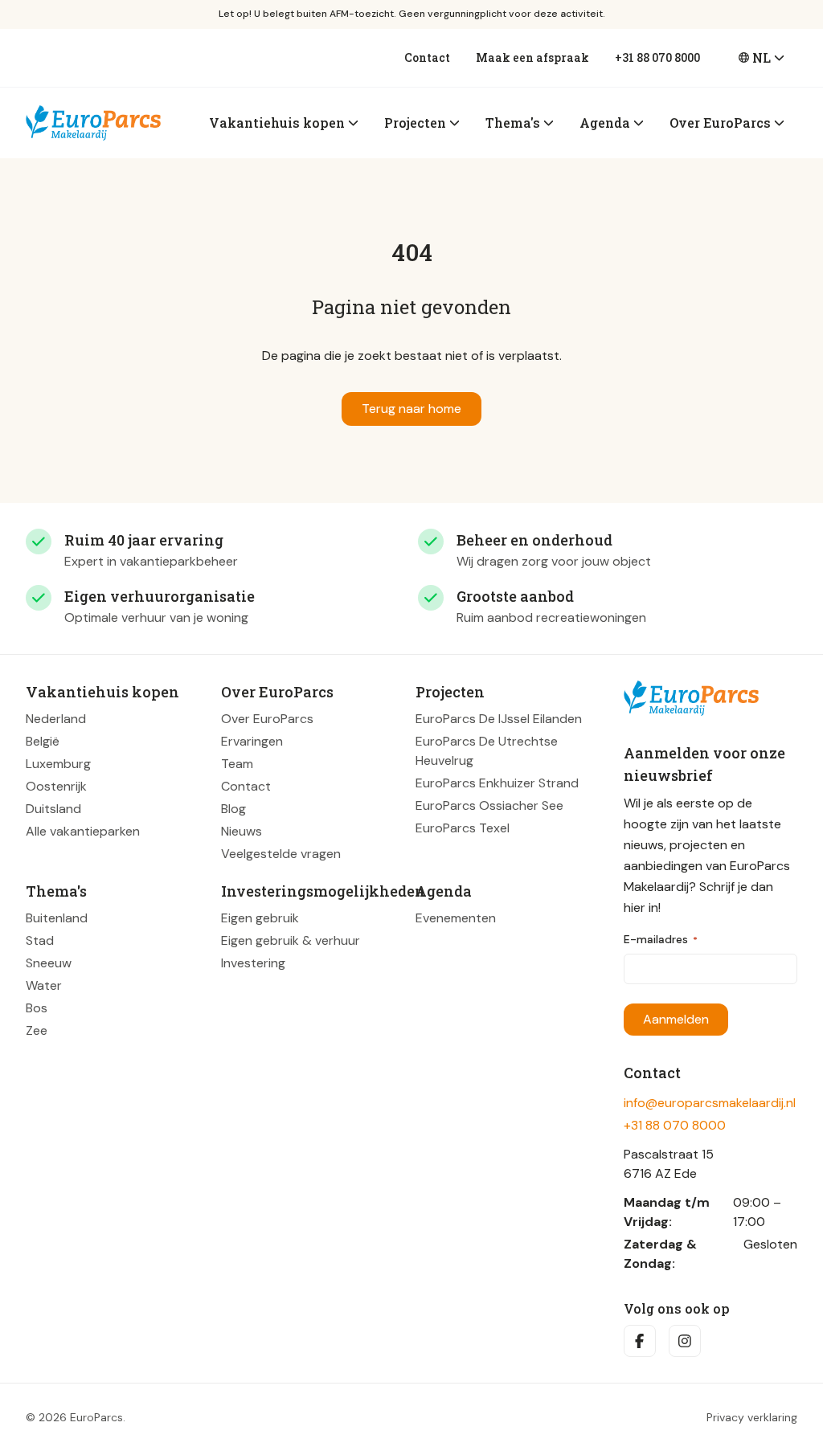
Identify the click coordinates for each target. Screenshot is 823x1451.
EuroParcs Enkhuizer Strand (497, 783)
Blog (233, 808)
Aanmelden (676, 1019)
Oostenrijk (56, 786)
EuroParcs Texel (463, 828)
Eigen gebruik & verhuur (290, 940)
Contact (427, 57)
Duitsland (53, 808)
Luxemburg (58, 763)
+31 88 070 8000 (657, 57)
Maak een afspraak (532, 57)
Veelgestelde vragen (281, 853)
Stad (40, 940)
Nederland (56, 718)
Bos (36, 1007)
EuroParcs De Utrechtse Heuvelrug (487, 751)
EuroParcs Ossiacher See (489, 805)
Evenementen (456, 917)
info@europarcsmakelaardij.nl (710, 1102)
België (42, 741)
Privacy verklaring (751, 1417)
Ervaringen (252, 741)
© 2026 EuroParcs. (75, 1417)
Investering (253, 962)
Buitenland (57, 917)
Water (44, 985)
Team (237, 763)
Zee (36, 1030)
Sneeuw (49, 962)
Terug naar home (411, 408)
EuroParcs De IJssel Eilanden (499, 718)
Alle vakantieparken (83, 831)
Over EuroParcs (267, 718)
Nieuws (241, 831)
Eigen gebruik (260, 917)
